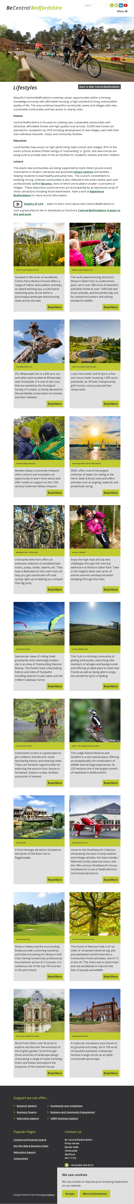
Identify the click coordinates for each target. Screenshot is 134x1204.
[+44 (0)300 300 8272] (112, 5)
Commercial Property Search (30, 1139)
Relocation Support (28, 1118)
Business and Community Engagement (72, 1112)
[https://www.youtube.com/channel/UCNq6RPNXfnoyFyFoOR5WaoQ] (125, 5)
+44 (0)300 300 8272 (81, 1165)
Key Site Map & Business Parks (31, 1145)
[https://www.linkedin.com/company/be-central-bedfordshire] (121, 5)
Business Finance (26, 1112)
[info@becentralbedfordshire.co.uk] (116, 5)
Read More (55, 307)
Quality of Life (33, 204)
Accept (70, 1194)
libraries (46, 183)
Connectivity (21, 1158)
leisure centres (83, 172)
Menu (120, 11)
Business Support (27, 1105)
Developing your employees (66, 1105)
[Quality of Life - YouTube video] (18, 204)
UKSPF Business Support (64, 1118)
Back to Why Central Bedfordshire (99, 86)
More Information (95, 1194)
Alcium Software (47, 1194)
